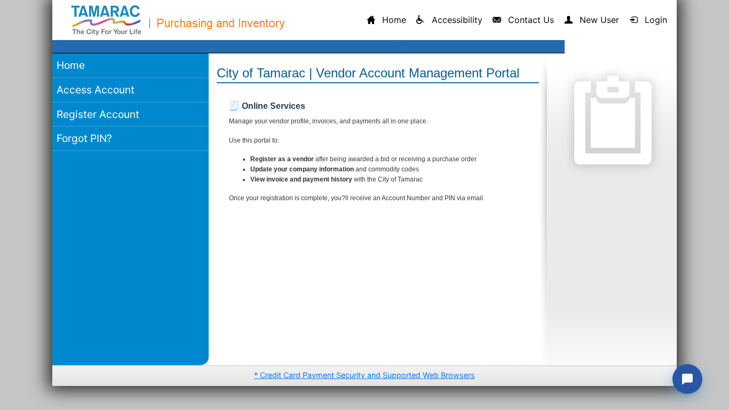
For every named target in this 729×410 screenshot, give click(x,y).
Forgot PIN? (84, 138)
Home (71, 65)
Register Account (98, 114)
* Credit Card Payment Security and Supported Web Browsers (364, 375)
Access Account (95, 89)
